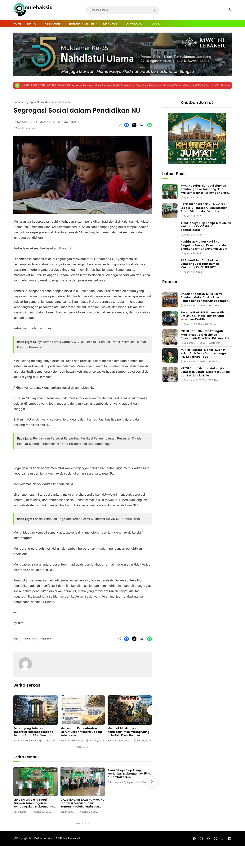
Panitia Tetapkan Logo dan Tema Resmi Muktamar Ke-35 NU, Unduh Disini (86, 519)
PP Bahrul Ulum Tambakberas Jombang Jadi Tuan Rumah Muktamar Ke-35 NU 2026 (201, 263)
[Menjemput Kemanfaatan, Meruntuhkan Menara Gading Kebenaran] (82, 722)
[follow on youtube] (208, 838)
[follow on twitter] (215, 838)
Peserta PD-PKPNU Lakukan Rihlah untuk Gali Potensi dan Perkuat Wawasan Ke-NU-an (204, 316)
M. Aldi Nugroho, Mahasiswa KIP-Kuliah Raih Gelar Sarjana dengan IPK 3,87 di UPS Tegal (204, 353)
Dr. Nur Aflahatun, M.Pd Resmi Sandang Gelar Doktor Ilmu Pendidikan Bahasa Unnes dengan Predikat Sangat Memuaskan (204, 299)
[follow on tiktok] (222, 838)
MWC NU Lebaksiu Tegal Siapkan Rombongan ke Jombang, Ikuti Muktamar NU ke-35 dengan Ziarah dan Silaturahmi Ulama (33, 807)
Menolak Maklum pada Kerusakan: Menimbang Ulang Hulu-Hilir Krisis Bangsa (128, 731)
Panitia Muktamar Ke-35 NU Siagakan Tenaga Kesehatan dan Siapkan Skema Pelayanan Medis (204, 245)
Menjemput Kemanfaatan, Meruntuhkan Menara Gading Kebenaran (81, 731)
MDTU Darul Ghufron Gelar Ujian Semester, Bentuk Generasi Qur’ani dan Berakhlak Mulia (205, 371)
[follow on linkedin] (230, 838)
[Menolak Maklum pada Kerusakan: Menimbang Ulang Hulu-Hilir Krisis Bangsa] (130, 722)
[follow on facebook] (194, 838)
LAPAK (155, 23)
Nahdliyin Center (81, 23)
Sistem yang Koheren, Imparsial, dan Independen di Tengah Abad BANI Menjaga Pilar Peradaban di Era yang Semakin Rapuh (33, 735)
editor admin (21, 122)
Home (17, 23)
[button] (230, 10)
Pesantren (45, 638)
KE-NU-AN (110, 23)
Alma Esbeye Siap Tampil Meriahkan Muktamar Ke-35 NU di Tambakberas (129, 773)
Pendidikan (29, 638)
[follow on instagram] (201, 838)
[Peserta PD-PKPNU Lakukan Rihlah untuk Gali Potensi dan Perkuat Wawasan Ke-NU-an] (170, 323)
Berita (31, 23)
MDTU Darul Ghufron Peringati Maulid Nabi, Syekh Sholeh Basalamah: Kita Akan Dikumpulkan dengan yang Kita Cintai (205, 336)
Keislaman (52, 23)
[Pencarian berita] (154, 10)
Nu (16, 638)
